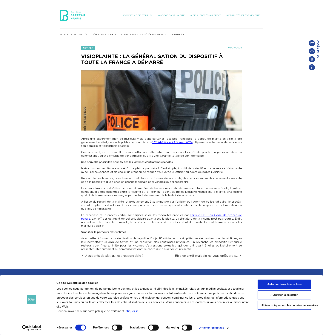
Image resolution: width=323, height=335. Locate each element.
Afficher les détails (211, 327)
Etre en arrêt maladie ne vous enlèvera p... (207, 255)
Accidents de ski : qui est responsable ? (114, 255)
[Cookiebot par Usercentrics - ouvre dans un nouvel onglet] (31, 328)
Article (114, 34)
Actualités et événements (89, 34)
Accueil (64, 34)
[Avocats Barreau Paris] (72, 14)
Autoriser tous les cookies (284, 284)
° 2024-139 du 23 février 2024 (172, 142)
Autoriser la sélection (284, 294)
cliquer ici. (133, 311)
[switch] (117, 328)
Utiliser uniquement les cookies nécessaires (286, 305)
